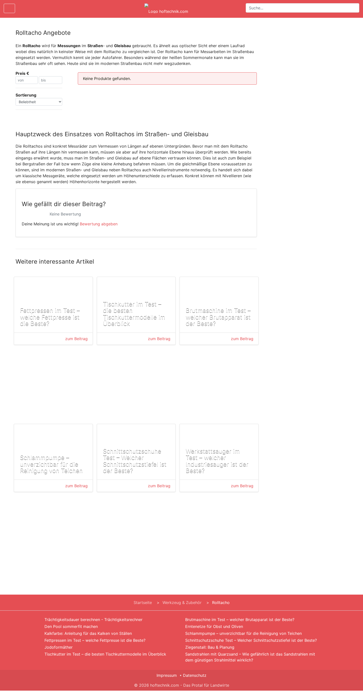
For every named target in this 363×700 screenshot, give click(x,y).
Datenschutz (194, 675)
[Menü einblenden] (9, 8)
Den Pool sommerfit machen (71, 626)
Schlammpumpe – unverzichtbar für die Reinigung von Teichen (243, 633)
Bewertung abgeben (99, 223)
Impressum (167, 675)
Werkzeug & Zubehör (182, 602)
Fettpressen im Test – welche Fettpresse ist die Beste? (94, 640)
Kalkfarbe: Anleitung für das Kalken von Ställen (88, 633)
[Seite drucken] (23, 8)
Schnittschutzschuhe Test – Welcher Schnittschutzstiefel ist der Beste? (251, 640)
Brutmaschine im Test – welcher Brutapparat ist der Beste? (239, 619)
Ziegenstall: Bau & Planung (209, 647)
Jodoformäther (58, 647)
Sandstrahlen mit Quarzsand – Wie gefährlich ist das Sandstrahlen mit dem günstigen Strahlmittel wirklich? (250, 657)
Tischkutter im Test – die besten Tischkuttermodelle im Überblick (105, 654)
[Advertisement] (136, 385)
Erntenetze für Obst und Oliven (214, 626)
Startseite (143, 602)
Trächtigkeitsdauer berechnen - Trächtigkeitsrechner (93, 619)
